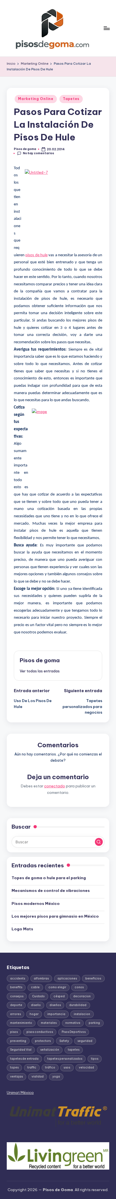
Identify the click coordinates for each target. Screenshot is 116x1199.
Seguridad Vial (21, 1050)
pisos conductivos (39, 1032)
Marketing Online (35, 99)
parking (94, 1023)
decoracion (82, 996)
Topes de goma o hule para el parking (49, 877)
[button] (40, 671)
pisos (14, 1032)
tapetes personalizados (64, 1059)
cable (35, 987)
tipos (94, 1059)
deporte (16, 1005)
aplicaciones (67, 978)
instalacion (82, 1014)
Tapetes (71, 99)
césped (59, 996)
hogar (34, 1014)
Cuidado (38, 996)
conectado (54, 786)
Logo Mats (22, 928)
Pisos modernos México (36, 903)
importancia (56, 1014)
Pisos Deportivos (74, 1032)
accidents (17, 978)
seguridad (84, 1041)
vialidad (38, 1076)
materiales (49, 1023)
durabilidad (77, 1005)
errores (15, 1014)
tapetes (73, 1050)
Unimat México (20, 1092)
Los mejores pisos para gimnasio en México (55, 916)
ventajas (16, 1076)
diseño (36, 1005)
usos (67, 1067)
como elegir (57, 987)
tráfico (50, 1067)
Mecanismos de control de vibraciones (51, 890)
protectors (43, 1041)
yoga (56, 1076)
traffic (31, 1067)
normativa (72, 1023)
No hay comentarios (38, 153)
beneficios (93, 978)
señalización (49, 1050)
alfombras (41, 978)
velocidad (86, 1067)
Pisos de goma (40, 660)
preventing (18, 1041)
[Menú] (106, 28)
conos (79, 987)
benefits (16, 987)
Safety (64, 1041)
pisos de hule (36, 255)
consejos (16, 996)
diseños (55, 1005)
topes (14, 1067)
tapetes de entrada (24, 1059)
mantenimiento (21, 1023)
